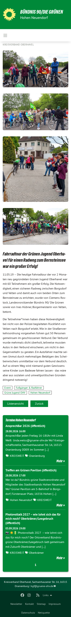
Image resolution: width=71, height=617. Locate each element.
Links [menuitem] (46, 595)
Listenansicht (15, 403)
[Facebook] (22, 595)
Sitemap (41, 604)
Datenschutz (28, 612)
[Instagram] (29, 595)
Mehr (59, 461)
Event (7, 387)
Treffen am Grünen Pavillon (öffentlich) (31, 470)
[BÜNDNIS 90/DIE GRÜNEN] (9, 14)
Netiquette (44, 612)
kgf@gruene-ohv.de (42, 586)
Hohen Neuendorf (40, 392)
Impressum (55, 604)
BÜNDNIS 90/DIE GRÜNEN (41, 12)
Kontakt (29, 604)
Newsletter (16, 604)
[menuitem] (16, 604)
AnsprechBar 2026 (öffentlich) (25, 426)
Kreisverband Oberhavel (18, 44)
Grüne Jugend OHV (14, 392)
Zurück (39, 403)
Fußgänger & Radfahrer (29, 387)
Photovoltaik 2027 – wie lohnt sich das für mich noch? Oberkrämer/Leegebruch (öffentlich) (33, 518)
